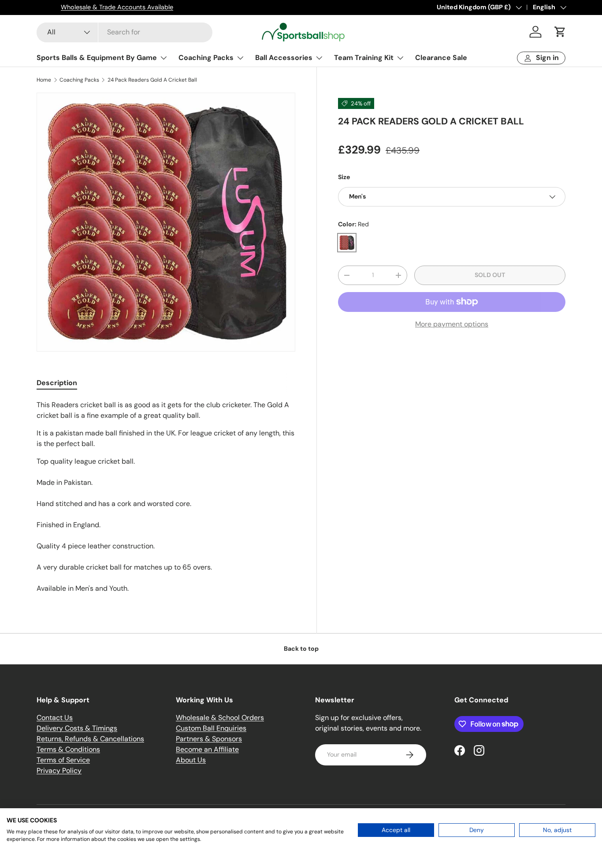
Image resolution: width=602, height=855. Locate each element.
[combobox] (124, 32)
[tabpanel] (166, 497)
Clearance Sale (441, 57)
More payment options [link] (451, 324)
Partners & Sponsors (209, 738)
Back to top (301, 648)
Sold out (490, 275)
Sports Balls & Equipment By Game (97, 57)
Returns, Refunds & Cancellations (90, 738)
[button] (560, 31)
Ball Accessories (283, 57)
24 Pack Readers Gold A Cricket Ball (152, 79)
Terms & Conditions (68, 749)
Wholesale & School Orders (220, 717)
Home (44, 79)
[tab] (57, 383)
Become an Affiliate (207, 749)
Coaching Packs (206, 57)
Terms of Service (63, 760)
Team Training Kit (364, 57)
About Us (191, 760)
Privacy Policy (59, 770)
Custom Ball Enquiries (211, 728)
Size (344, 177)
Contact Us (55, 717)
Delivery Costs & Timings (77, 728)
